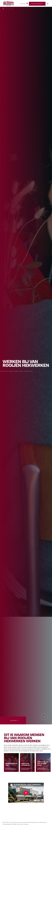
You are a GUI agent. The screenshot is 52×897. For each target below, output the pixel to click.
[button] (47, 3)
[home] (8, 4)
